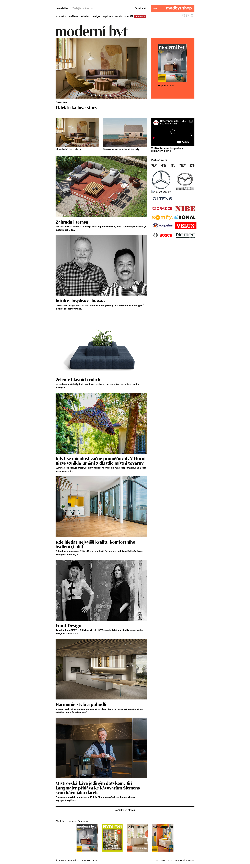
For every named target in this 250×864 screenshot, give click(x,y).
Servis (118, 16)
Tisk (163, 860)
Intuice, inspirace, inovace (81, 301)
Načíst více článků (125, 810)
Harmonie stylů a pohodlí (81, 705)
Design (96, 16)
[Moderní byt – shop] (172, 16)
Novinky (61, 16)
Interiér (85, 16)
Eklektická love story (68, 149)
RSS (157, 860)
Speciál (128, 16)
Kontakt (86, 860)
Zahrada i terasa (72, 222)
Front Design (68, 626)
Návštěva (73, 16)
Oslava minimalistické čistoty (85, 108)
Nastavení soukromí (184, 860)
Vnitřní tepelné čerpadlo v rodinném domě (167, 149)
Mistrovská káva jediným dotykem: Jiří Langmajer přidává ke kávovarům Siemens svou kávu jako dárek (98, 788)
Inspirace (107, 16)
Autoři (96, 860)
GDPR (170, 860)
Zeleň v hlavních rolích (78, 380)
